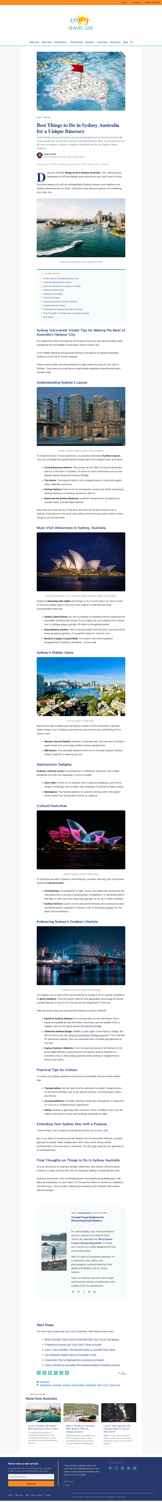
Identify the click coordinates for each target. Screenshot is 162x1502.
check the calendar (83, 898)
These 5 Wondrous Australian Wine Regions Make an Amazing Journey (82, 1365)
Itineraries (91, 1385)
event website (106, 907)
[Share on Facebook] (39, 1373)
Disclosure (88, 1497)
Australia (46, 117)
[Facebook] (84, 1291)
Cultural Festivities (51, 297)
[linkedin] (134, 1468)
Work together (37, 1495)
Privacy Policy (78, 1497)
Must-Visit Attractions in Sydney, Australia (61, 286)
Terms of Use (98, 1497)
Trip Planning (76, 42)
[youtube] (128, 1468)
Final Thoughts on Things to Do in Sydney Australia (66, 313)
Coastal (66, 1385)
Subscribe (31, 1483)
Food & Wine (78, 1385)
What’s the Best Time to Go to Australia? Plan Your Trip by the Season (81, 1339)
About (10, 1495)
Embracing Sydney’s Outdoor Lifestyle (60, 301)
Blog (125, 42)
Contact (48, 1495)
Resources (115, 42)
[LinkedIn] (94, 1291)
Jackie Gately (50, 154)
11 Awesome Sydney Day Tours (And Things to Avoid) (73, 1344)
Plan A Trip (102, 1385)
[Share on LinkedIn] (61, 1373)
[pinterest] (110, 1468)
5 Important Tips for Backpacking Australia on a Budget (74, 1360)
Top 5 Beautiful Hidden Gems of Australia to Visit (70, 1354)
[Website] (73, 1291)
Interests (89, 42)
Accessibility (109, 1497)
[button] (131, 42)
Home (39, 117)
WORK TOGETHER (152, 3)
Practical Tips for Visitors (54, 305)
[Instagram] (78, 1291)
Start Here (47, 42)
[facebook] (122, 1468)
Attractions (45, 1385)
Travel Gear (102, 42)
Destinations (61, 42)
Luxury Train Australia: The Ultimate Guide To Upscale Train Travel (79, 1349)
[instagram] (116, 1468)
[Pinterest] (89, 1291)
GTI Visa (91, 1146)
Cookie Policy (120, 1497)
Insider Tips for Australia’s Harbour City (60, 278)
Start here (19, 1495)
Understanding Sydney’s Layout (57, 282)
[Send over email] (67, 1373)
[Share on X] (44, 1373)
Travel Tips (114, 1385)
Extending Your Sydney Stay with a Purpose (62, 309)
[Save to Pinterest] (56, 1373)
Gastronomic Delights (53, 294)
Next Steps (48, 317)
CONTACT (136, 3)
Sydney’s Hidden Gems (53, 290)
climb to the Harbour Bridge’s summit (88, 1035)
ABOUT (124, 3)
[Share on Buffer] (50, 1373)
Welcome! (34, 42)
